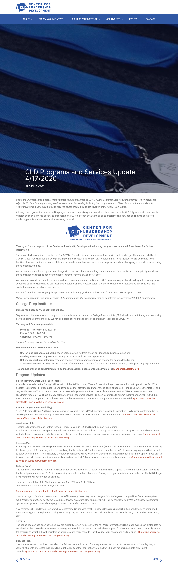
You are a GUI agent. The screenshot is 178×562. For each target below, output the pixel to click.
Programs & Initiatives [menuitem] (50, 19)
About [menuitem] (26, 19)
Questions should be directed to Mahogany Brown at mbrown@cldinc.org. (63, 551)
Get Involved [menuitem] (113, 19)
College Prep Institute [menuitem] (84, 19)
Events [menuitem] (133, 19)
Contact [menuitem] (150, 19)
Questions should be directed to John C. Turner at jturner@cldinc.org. (51, 491)
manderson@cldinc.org (126, 369)
